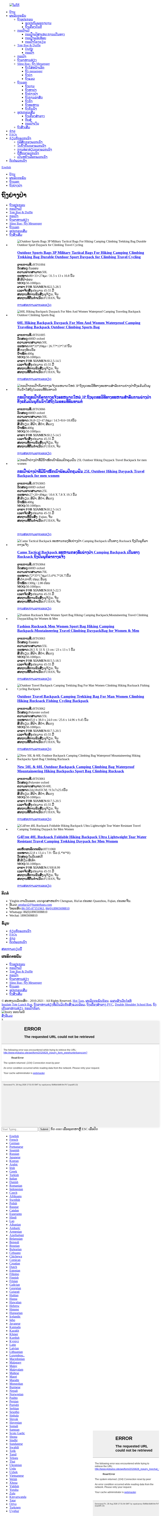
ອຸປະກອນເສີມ (26, 112)
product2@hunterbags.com (34, 904)
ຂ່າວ (12, 131)
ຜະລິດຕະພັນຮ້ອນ (97, 1000)
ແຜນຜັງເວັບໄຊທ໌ (121, 1000)
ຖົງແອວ (30, 78)
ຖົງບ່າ (28, 75)
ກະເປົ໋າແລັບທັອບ (35, 38)
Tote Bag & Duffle (29, 45)
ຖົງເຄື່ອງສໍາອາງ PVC (100, 1004)
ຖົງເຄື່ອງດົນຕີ (33, 26)
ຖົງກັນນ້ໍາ (31, 108)
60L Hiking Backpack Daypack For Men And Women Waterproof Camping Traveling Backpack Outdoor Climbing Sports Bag (78, 325)
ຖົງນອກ (22, 82)
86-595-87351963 (33, 908)
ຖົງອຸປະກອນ (25, 19)
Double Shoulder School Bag (133, 1004)
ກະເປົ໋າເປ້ (23, 30)
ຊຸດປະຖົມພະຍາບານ (38, 23)
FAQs (13, 134)
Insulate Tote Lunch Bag (17, 1004)
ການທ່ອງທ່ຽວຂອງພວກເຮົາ (34, 149)
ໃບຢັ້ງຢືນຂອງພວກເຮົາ (31, 145)
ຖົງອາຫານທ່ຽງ (27, 60)
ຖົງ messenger (33, 71)
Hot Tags (78, 1000)
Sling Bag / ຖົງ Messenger (33, 63)
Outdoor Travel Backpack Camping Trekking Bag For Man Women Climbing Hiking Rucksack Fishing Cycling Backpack (80, 698)
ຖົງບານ (30, 86)
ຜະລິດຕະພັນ (17, 15)
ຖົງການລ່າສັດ (34, 97)
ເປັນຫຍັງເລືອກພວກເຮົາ (32, 157)
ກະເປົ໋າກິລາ (32, 1008)
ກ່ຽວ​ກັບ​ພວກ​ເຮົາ (20, 138)
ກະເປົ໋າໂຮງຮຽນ (35, 41)
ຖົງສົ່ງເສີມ (23, 127)
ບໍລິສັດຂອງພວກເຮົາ (30, 142)
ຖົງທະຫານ (32, 104)
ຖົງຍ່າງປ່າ (31, 93)
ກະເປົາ (21, 56)
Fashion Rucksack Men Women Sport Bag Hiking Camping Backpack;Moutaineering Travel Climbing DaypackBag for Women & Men (78, 628)
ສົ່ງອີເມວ (7, 1015)
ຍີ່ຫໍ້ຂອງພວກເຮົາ (28, 153)
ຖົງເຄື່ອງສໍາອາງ (35, 116)
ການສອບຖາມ (26, 305)
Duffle (29, 48)
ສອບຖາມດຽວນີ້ (12, 949)
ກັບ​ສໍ (28, 119)
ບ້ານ (12, 12)
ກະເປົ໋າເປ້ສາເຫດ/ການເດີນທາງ (45, 34)
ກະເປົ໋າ (29, 52)
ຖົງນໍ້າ (29, 101)
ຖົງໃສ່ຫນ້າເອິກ (34, 67)
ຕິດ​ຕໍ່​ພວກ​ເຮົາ (18, 160)
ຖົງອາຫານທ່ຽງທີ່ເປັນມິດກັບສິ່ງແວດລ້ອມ (59, 1004)
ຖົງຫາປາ (31, 90)
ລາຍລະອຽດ (43, 305)
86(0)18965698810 (58, 908)
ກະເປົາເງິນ (32, 123)
